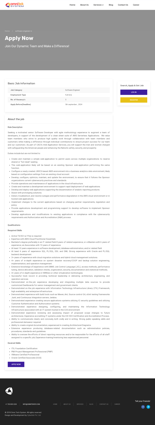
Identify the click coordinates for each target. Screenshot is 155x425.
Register (134, 100)
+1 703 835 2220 (11, 404)
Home (92, 5)
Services (110, 5)
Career (138, 5)
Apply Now (16, 364)
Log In (133, 92)
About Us (101, 5)
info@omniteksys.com (31, 404)
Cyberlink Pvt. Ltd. (34, 415)
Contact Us (128, 5)
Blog (120, 5)
